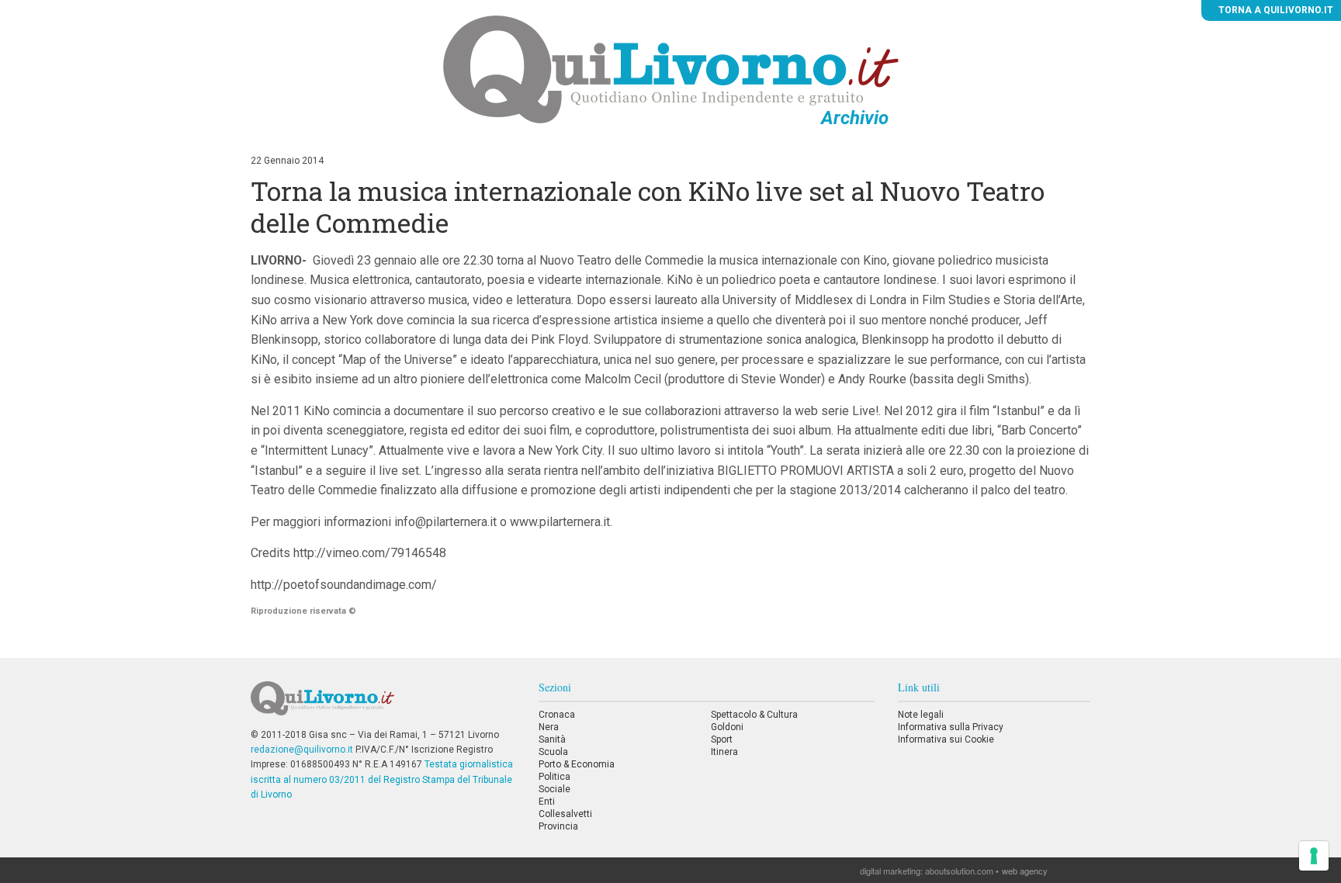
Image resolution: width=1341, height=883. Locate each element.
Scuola (553, 751)
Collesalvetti (565, 814)
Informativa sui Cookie (946, 739)
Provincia (558, 826)
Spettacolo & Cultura (754, 714)
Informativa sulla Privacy (950, 727)
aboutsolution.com (959, 870)
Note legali (921, 714)
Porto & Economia (577, 764)
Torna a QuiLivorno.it (1274, 10)
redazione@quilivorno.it (302, 749)
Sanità (552, 739)
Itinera (724, 751)
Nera (549, 727)
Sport (722, 739)
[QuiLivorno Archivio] (671, 69)
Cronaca (557, 714)
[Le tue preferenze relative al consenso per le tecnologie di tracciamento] (1314, 856)
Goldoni (727, 727)
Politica (554, 776)
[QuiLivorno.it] (383, 704)
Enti (547, 801)
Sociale (554, 789)
